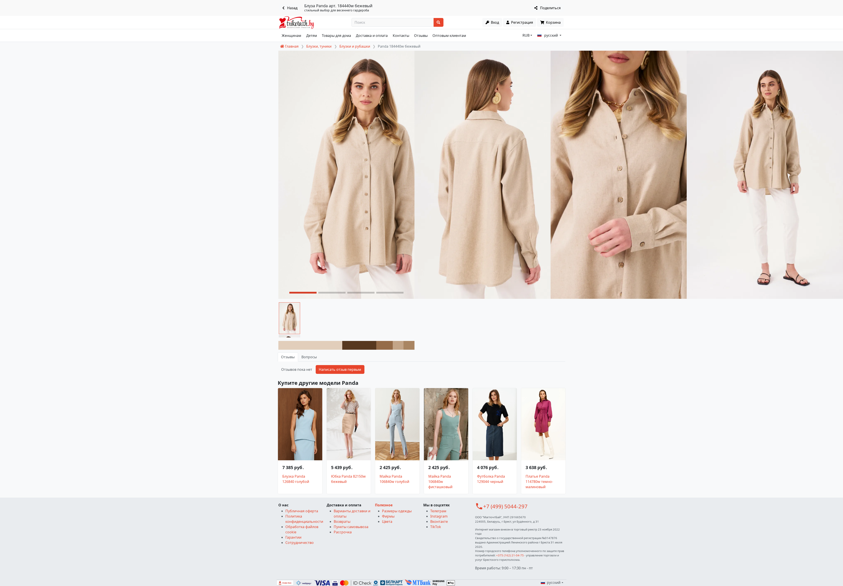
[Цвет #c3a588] (398, 345)
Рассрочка (343, 532)
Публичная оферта (301, 511)
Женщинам (291, 35)
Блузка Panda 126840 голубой (295, 479)
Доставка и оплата (372, 35)
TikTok (435, 526)
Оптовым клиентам (449, 35)
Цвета (387, 521)
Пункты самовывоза (351, 526)
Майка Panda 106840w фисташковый (440, 481)
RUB (526, 35)
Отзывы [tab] (288, 357)
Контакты (401, 35)
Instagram (439, 516)
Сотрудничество (299, 542)
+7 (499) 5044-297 (505, 506)
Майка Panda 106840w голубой (394, 479)
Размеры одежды (397, 511)
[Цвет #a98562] (408, 345)
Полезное (384, 505)
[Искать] (438, 22)
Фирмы (388, 516)
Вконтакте (439, 521)
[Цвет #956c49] (384, 345)
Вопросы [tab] (309, 357)
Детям (311, 35)
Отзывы (421, 35)
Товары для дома (336, 35)
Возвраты (342, 521)
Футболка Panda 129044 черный (491, 479)
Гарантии (293, 537)
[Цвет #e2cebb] (310, 345)
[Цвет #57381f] (359, 345)
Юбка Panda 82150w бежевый (348, 479)
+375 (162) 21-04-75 (510, 555)
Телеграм (438, 511)
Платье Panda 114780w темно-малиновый (539, 481)
